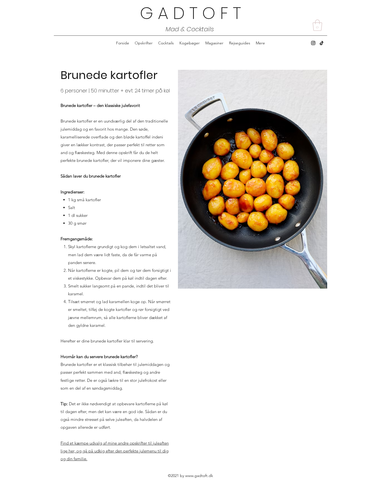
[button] (317, 25)
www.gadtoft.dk (199, 475)
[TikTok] (321, 43)
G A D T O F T (190, 13)
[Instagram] (313, 43)
